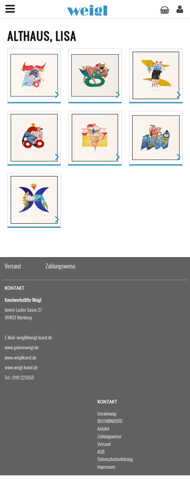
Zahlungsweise (60, 265)
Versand (13, 265)
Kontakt (14, 288)
